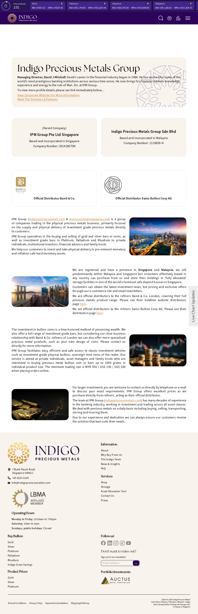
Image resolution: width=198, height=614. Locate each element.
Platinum (70, 3)
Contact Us (107, 496)
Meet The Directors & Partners (37, 99)
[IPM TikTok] (122, 543)
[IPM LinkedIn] (109, 543)
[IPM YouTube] (128, 543)
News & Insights (110, 464)
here (83, 304)
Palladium (157, 3)
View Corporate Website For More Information (48, 95)
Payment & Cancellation (56, 603)
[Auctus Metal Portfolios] (115, 580)
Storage (105, 487)
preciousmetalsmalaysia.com (89, 219)
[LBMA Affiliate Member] (54, 498)
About (104, 450)
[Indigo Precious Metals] (22, 18)
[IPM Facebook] (103, 543)
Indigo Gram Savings (20, 565)
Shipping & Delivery (80, 603)
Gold (11, 542)
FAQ (103, 468)
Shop (104, 482)
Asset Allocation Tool (113, 491)
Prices (104, 500)
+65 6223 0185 (20, 478)
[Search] (160, 18)
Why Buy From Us (111, 455)
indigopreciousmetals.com (47, 219)
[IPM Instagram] (116, 543)
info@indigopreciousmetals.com (31, 483)
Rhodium (113, 3)
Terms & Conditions (17, 603)
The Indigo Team (111, 459)
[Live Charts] (178, 18)
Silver (31, 3)
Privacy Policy (35, 603)
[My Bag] (169, 18)
